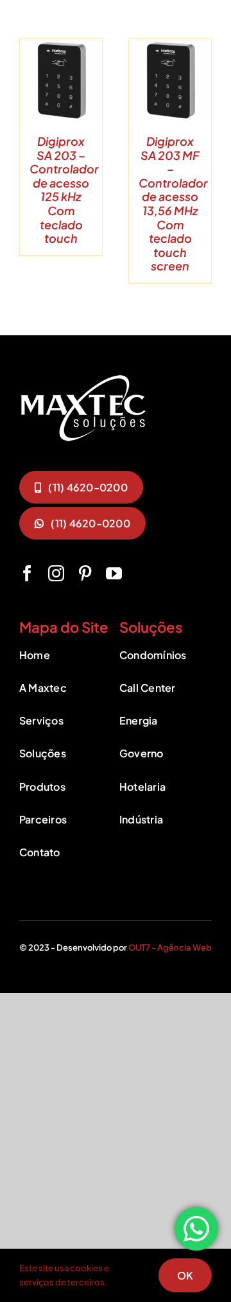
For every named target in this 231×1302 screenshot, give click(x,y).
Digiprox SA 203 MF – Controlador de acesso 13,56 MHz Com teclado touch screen (173, 203)
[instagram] (56, 573)
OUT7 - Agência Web (170, 947)
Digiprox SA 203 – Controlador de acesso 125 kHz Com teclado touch (64, 189)
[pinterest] (85, 573)
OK (185, 1275)
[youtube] (114, 573)
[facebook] (27, 573)
